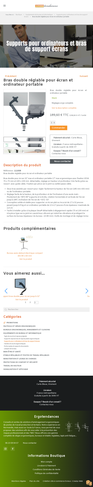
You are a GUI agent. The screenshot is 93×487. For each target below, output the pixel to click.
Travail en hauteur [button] (12, 366)
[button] (4, 5)
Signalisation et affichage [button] (15, 369)
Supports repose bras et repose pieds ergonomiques (21, 339)
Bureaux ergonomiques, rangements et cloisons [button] (26, 330)
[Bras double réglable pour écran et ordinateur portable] (25, 111)
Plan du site (34, 481)
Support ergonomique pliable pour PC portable (46, 296)
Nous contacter (62, 161)
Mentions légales (18, 481)
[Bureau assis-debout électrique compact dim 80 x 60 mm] (24, 243)
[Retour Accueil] (46, 5)
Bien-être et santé (12, 352)
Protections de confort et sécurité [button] (20, 362)
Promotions (12, 323)
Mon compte (46, 462)
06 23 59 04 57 (11, 443)
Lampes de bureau (10, 349)
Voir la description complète (63, 108)
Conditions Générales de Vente (46, 469)
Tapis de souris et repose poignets (15, 336)
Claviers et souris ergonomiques (15, 344)
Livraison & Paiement (46, 466)
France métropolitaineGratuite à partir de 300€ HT (46, 393)
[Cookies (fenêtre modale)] (89, 483)
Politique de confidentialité (46, 473)
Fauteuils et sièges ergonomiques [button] (19, 326)
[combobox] (46, 309)
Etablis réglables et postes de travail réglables (26, 355)
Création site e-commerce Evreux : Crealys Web (63, 481)
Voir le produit (25, 259)
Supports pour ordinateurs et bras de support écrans (22, 341)
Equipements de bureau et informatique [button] (22, 333)
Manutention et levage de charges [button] (19, 359)
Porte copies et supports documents (16, 346)
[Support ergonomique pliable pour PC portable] (46, 286)
